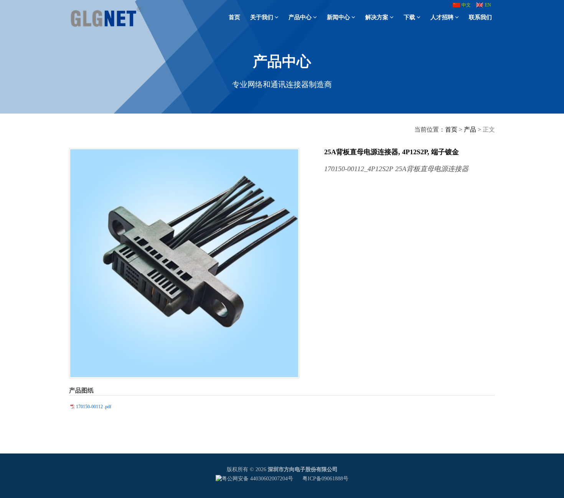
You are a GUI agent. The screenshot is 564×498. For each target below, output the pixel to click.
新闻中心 (338, 17)
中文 (466, 5)
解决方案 (376, 17)
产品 (470, 129)
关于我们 (261, 17)
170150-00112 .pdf (93, 406)
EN (488, 5)
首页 (234, 17)
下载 (409, 17)
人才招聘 (442, 17)
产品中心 (300, 17)
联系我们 (480, 17)
